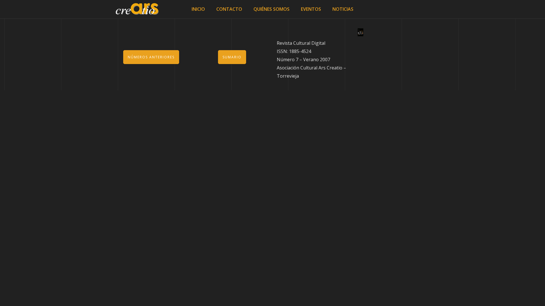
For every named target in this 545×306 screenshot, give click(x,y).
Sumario (232, 57)
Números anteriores (151, 57)
